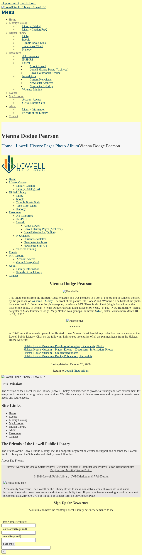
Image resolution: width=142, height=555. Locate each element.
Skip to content (10, 3)
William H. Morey (42, 301)
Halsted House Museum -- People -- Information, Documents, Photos (64, 346)
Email (11, 536)
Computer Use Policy (93, 466)
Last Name (14, 529)
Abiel (99, 311)
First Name (14, 521)
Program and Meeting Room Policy (71, 470)
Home (6, 145)
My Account (16, 423)
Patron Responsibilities (121, 466)
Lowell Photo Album (77, 370)
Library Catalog (18, 420)
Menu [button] (7, 12)
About (12, 430)
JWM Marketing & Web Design (90, 476)
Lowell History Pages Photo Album (47, 145)
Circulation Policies (67, 466)
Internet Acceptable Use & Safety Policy (30, 466)
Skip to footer (28, 3)
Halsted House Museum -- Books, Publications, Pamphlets (58, 356)
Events (13, 416)
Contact (13, 436)
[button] (26, 63)
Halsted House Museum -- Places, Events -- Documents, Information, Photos (68, 349)
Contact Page (87, 495)
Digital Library (17, 426)
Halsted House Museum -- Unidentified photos (51, 352)
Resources (15, 433)
